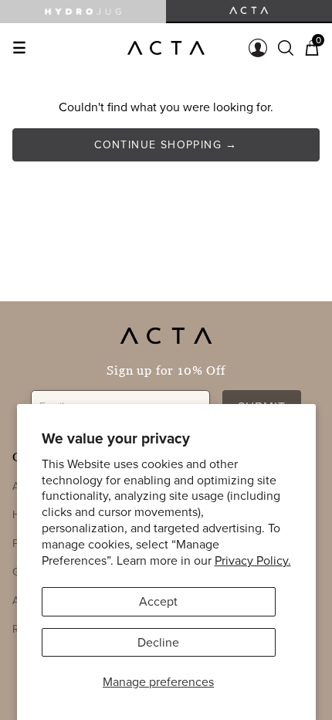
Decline (158, 641)
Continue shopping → (166, 144)
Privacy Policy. (253, 560)
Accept (158, 601)
